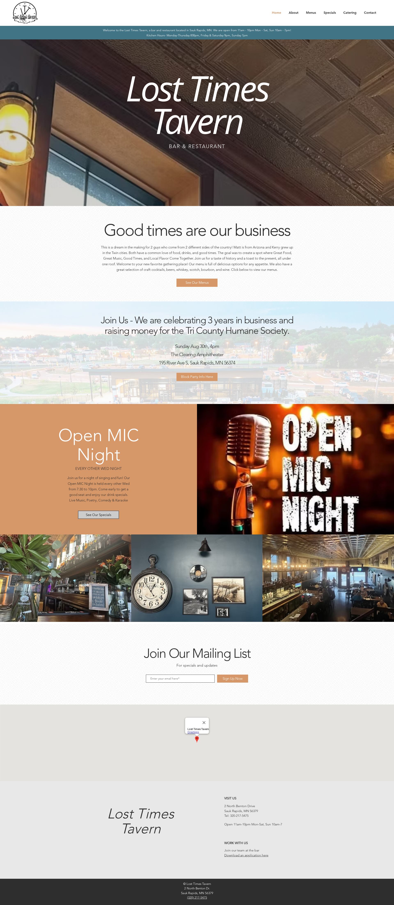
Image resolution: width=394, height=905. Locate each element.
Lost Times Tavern (140, 821)
